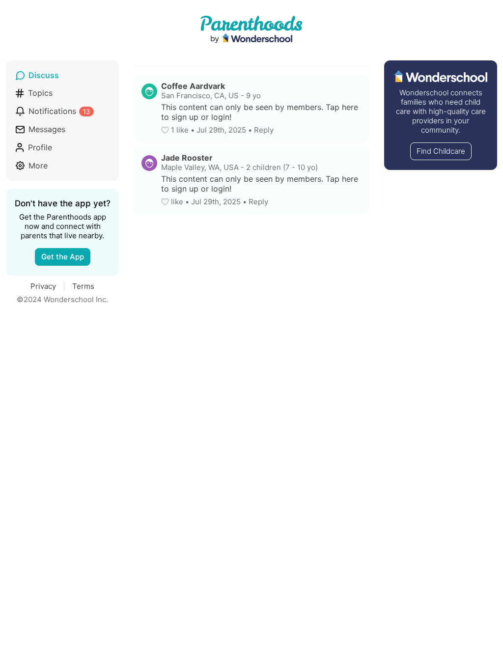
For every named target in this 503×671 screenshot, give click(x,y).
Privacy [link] (43, 286)
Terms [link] (83, 286)
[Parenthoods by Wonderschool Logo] (251, 30)
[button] (166, 130)
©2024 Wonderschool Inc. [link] (62, 299)
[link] (62, 75)
